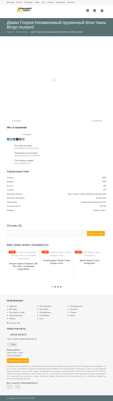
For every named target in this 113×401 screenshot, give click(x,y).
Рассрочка (28, 2)
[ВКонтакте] (8, 139)
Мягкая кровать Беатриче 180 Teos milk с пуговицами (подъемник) (23, 266)
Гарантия (13, 306)
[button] (54, 80)
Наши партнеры (15, 315)
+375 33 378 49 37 (18, 334)
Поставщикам (45, 306)
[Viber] (20, 139)
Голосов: (14, 323)
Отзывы (50, 2)
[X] (17, 139)
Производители (76, 306)
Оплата (19, 2)
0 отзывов (26, 134)
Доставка (10, 2)
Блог (43, 2)
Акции (37, 2)
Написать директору (18, 360)
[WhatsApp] (23, 139)
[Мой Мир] (14, 139)
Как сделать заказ (17, 312)
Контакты (71, 2)
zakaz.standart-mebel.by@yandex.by (22, 339)
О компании (60, 2)
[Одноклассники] (11, 139)
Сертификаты (45, 312)
